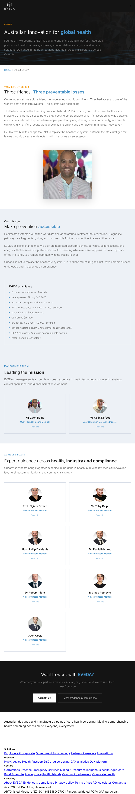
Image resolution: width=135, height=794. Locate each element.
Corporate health (103, 774)
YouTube (35, 745)
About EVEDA (13, 782)
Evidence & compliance (38, 782)
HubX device (12, 761)
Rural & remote (14, 774)
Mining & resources (72, 770)
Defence (26, 770)
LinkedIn (9, 745)
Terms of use (83, 782)
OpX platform (99, 761)
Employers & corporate (19, 753)
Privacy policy (64, 782)
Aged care (117, 770)
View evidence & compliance (80, 697)
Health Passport (32, 761)
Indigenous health (98, 770)
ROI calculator (102, 782)
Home (7, 69)
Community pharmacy (76, 774)
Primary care (33, 774)
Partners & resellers (83, 753)
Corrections (12, 770)
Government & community (53, 753)
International (105, 753)
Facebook (22, 745)
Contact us (44, 697)
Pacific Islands (51, 774)
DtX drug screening (57, 761)
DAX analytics (79, 761)
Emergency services (46, 770)
